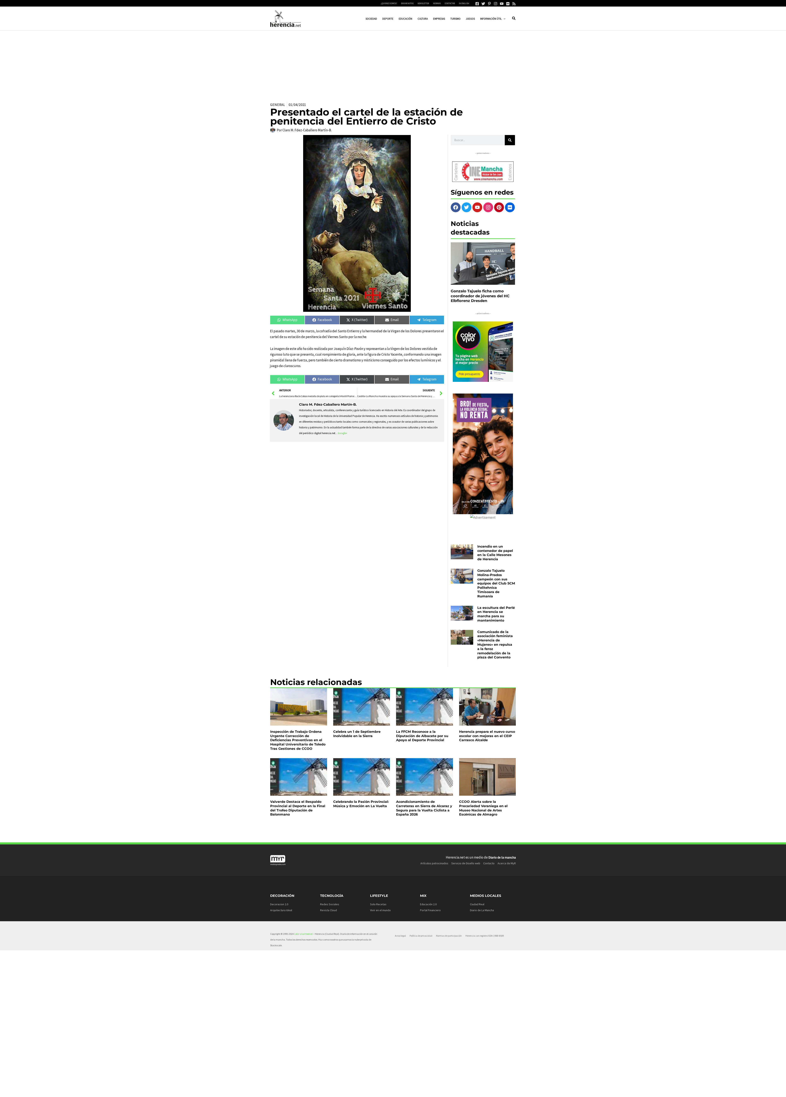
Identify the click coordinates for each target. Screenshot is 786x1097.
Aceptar (433, 1090)
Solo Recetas (378, 904)
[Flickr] (508, 4)
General (277, 104)
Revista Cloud (328, 910)
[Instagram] (495, 4)
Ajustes (483, 1090)
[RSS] (514, 4)
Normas (437, 3)
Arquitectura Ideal (281, 910)
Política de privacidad (421, 935)
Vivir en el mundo (380, 910)
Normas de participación (449, 935)
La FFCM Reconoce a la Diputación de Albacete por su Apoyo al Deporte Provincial (422, 736)
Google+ (342, 433)
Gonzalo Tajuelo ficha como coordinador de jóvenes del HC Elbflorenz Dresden (480, 296)
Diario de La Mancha (482, 910)
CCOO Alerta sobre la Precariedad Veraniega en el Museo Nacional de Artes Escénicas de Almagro (483, 808)
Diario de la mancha (502, 857)
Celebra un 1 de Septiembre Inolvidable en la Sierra (357, 734)
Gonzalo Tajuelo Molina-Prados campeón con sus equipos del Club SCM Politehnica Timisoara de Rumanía (496, 583)
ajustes (392, 1092)
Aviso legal (400, 935)
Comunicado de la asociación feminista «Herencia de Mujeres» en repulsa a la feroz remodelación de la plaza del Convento (495, 644)
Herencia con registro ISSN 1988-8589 (484, 935)
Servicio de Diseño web (465, 863)
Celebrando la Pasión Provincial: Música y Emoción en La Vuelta (361, 804)
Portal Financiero (430, 910)
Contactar (450, 3)
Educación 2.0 (428, 904)
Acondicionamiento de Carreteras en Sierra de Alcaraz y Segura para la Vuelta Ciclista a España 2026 (424, 808)
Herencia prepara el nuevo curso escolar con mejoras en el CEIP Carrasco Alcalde (487, 736)
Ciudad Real (477, 904)
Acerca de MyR (507, 863)
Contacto (489, 863)
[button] (503, 18)
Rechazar (458, 1090)
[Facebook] (477, 4)
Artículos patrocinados (434, 863)
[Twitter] (483, 4)
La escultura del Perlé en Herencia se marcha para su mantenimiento (496, 614)
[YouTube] (502, 4)
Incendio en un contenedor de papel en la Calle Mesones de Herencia (495, 553)
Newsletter (423, 3)
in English (464, 3)
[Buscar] (510, 140)
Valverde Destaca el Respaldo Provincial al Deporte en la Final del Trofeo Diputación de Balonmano (297, 808)
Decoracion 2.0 (279, 904)
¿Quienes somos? (389, 3)
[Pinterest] (489, 4)
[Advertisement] (393, 61)
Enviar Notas (407, 3)
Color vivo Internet (303, 933)
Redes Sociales (329, 904)
